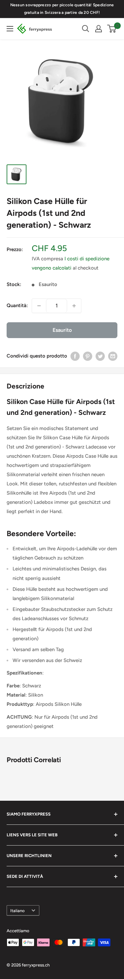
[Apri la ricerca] (85, 28)
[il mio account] (98, 28)
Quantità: (17, 305)
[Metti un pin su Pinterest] (87, 356)
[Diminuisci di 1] (39, 306)
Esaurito (62, 330)
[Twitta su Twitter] (100, 356)
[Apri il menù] (10, 28)
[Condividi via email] (112, 356)
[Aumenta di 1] (74, 306)
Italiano (17, 910)
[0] (112, 29)
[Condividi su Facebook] (75, 356)
